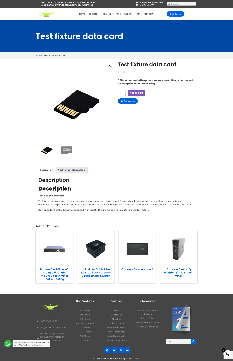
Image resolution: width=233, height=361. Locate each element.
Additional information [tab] (71, 170)
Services (107, 13)
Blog (118, 13)
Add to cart (136, 92)
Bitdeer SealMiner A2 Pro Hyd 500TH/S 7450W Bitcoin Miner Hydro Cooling (54, 274)
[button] (110, 65)
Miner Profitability (145, 13)
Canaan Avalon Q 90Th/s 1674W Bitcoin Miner (178, 272)
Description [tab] (46, 170)
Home (82, 13)
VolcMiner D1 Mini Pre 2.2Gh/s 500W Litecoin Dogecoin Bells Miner (95, 272)
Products (92, 13)
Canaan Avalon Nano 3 (137, 269)
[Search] (193, 341)
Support (128, 13)
